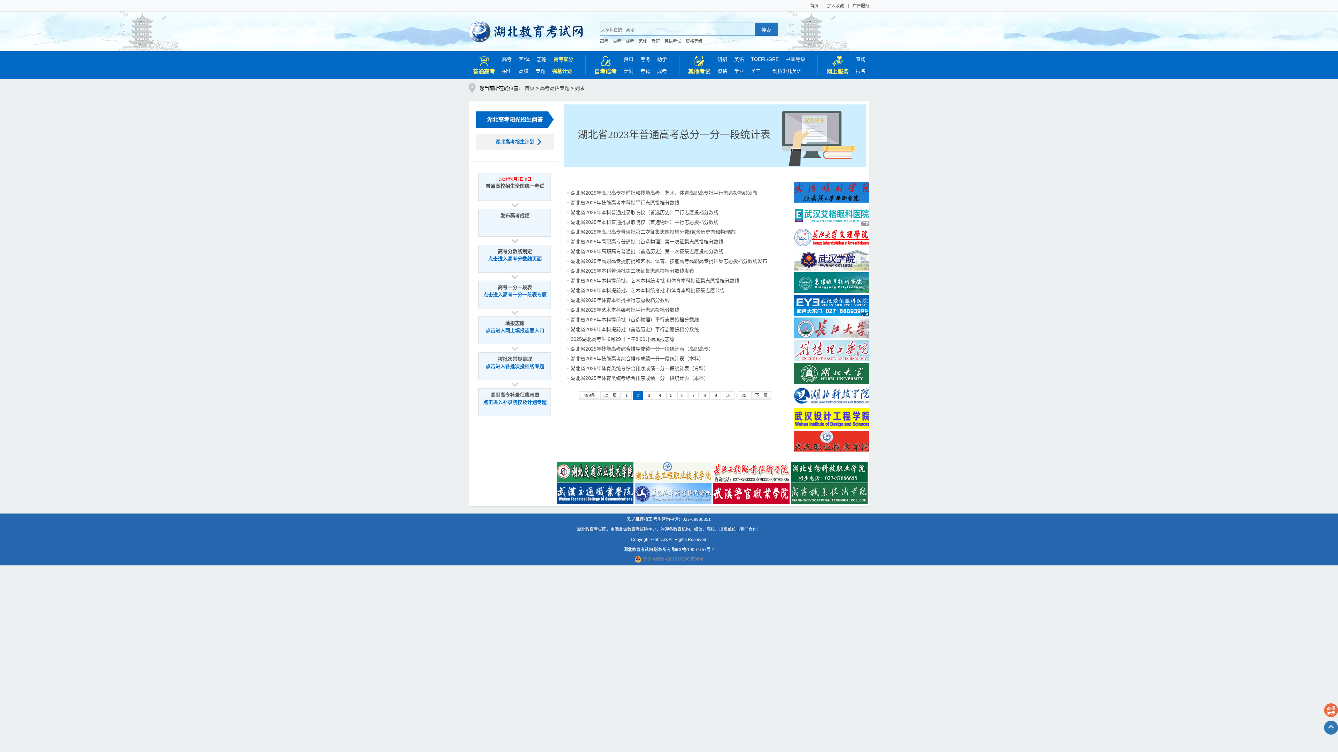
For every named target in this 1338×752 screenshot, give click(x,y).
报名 (861, 71)
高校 (524, 71)
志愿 (542, 59)
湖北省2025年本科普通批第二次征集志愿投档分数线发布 (632, 271)
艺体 (643, 41)
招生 (507, 71)
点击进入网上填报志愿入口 (515, 330)
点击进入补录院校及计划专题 (515, 402)
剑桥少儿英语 (787, 71)
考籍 (645, 71)
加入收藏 (835, 5)
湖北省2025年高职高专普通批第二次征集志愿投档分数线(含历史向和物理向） (655, 232)
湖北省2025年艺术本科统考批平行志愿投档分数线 (625, 310)
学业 (739, 71)
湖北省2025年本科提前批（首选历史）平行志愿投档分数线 (635, 329)
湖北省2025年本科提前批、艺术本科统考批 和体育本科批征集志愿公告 (648, 290)
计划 (628, 71)
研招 (722, 59)
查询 (861, 59)
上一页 (610, 395)
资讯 (628, 59)
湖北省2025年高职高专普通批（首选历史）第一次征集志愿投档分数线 (647, 251)
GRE (773, 59)
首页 (814, 5)
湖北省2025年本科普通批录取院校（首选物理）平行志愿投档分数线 (644, 222)
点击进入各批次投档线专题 (515, 366)
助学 (662, 59)
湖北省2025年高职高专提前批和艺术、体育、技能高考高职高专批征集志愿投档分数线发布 (669, 261)
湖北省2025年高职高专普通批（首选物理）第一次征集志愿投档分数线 (647, 241)
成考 (630, 41)
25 (743, 395)
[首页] (526, 26)
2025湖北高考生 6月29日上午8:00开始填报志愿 (623, 339)
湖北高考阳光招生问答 (515, 120)
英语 (739, 59)
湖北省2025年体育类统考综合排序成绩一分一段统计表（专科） (640, 368)
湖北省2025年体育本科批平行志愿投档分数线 (620, 300)
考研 (656, 41)
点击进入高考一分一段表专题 (515, 294)
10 (728, 395)
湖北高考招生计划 (515, 141)
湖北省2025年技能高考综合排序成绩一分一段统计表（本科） (637, 358)
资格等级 (694, 41)
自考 (617, 41)
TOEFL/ (759, 59)
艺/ (522, 59)
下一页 (761, 395)
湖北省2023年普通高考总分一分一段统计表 (674, 134)
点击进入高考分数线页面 (515, 258)
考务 (645, 59)
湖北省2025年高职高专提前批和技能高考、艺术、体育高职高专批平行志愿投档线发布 (664, 193)
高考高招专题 (554, 88)
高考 (604, 41)
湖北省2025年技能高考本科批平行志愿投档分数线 (625, 202)
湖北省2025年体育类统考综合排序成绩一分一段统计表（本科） (640, 378)
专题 (540, 71)
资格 (722, 71)
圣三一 (758, 71)
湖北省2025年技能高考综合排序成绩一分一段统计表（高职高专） (642, 349)
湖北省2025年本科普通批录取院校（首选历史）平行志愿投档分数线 (644, 212)
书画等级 (795, 59)
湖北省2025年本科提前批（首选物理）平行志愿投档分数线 (635, 319)
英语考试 (672, 41)
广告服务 (861, 5)
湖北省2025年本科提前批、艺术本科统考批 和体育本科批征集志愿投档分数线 (655, 280)
